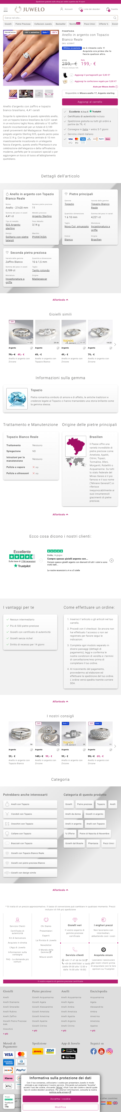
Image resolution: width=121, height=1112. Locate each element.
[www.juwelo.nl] (103, 1103)
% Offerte (70, 833)
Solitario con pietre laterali (17, 238)
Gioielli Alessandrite (42, 1007)
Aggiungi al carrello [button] (90, 102)
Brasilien (96, 240)
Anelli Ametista (69, 1011)
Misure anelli (46, 957)
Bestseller (61, 24)
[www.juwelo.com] (115, 1103)
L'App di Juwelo (18, 947)
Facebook (93, 1051)
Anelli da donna (73, 814)
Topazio (69, 204)
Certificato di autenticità (17, 932)
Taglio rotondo (41, 270)
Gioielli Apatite (39, 1021)
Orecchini (8, 1029)
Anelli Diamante (11, 1002)
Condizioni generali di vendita (18, 1098)
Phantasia (93, 843)
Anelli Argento (68, 1021)
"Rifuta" (59, 1087)
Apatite (94, 1025)
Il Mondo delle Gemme (46, 951)
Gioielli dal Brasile (74, 843)
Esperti (46, 935)
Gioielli (8, 24)
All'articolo (59, 300)
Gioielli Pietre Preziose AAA (15, 1023)
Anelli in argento (73, 823)
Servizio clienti (75, 955)
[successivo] (114, 344)
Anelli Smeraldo (11, 1007)
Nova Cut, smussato (77, 226)
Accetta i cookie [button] (60, 1099)
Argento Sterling (42, 216)
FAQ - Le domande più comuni (17, 960)
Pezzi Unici (89, 24)
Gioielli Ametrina (40, 1016)
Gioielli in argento (94, 814)
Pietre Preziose (22, 24)
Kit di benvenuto (17, 938)
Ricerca (115, 18)
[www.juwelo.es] (109, 1103)
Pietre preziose (84, 804)
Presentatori (46, 931)
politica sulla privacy (59, 1092)
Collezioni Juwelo (43, 24)
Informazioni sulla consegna (17, 953)
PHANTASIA (39, 237)
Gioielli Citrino (39, 1025)
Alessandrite (96, 1007)
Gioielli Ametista (40, 1011)
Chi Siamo (46, 926)
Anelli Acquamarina (71, 997)
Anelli (112, 804)
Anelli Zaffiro (10, 1016)
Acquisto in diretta (17, 942)
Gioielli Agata (39, 1002)
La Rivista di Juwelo (46, 940)
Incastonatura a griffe (100, 228)
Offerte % (103, 24)
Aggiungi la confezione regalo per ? (96, 81)
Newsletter (46, 945)
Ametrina (95, 1016)
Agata (93, 1002)
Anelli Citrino (68, 1025)
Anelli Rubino (10, 1011)
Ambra (93, 1011)
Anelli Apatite (68, 1016)
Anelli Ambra (67, 1007)
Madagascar (39, 279)
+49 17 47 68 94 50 (75, 960)
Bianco (69, 240)
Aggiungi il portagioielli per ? (92, 75)
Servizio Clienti (17, 926)
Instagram (109, 1051)
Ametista (95, 1021)
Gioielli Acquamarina (43, 997)
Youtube (101, 1051)
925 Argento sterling (13, 226)
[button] (5, 9)
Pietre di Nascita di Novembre (94, 833)
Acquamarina (97, 997)
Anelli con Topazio (95, 823)
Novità (74, 24)
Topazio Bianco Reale (100, 206)
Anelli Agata (67, 1002)
